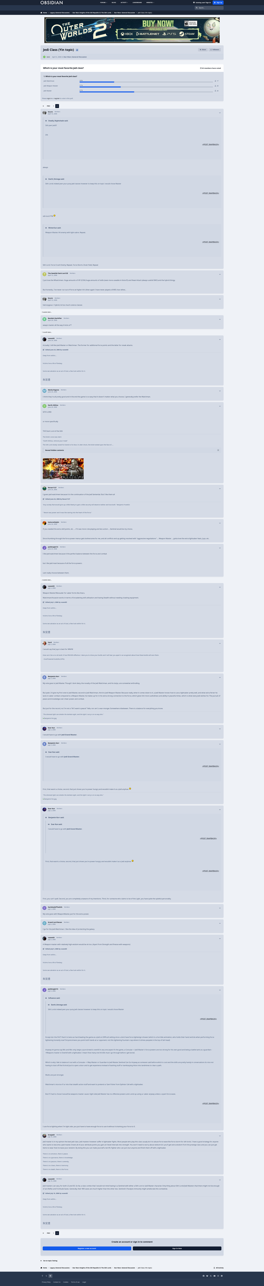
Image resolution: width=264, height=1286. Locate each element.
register (57, 98)
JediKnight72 (53, 547)
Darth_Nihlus (53, 405)
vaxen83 (51, 338)
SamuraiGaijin (53, 522)
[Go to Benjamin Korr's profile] (44, 677)
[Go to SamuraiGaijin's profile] (44, 523)
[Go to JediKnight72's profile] (44, 548)
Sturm (50, 112)
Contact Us (56, 1282)
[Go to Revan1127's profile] (44, 489)
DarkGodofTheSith (55, 907)
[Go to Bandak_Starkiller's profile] (44, 319)
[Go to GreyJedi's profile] (44, 1136)
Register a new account (87, 1248)
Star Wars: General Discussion (75, 57)
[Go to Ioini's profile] (44, 57)
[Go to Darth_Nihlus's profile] (44, 406)
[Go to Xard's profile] (44, 643)
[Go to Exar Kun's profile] (44, 729)
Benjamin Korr (53, 676)
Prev (48, 106)
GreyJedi (51, 1135)
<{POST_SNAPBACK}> (210, 144)
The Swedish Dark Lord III (58, 273)
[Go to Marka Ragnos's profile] (44, 391)
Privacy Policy (46, 1282)
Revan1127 (52, 488)
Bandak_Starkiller (55, 318)
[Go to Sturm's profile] (44, 113)
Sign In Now (177, 1248)
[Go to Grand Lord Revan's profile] (44, 923)
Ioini (48, 57)
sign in (49, 98)
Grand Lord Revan (55, 922)
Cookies (65, 1282)
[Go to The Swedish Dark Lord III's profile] (44, 274)
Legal (84, 1282)
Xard (50, 642)
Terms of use (75, 1282)
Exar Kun (51, 728)
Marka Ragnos (53, 390)
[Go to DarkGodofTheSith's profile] (44, 908)
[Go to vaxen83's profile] (44, 339)
